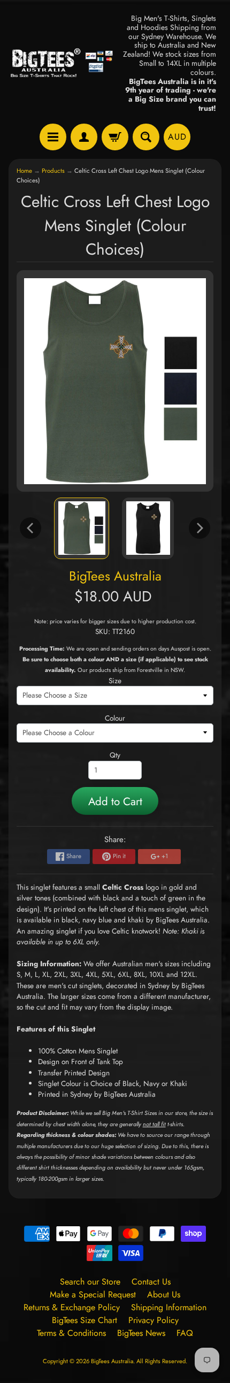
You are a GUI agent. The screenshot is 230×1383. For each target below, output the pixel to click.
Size (115, 680)
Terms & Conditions (71, 1333)
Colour (115, 718)
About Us (163, 1294)
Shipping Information (168, 1307)
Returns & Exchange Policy (72, 1307)
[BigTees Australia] (62, 63)
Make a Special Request (93, 1294)
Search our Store (90, 1281)
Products (53, 170)
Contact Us (151, 1281)
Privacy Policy (153, 1320)
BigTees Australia (115, 576)
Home (24, 170)
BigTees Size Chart (84, 1320)
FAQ (185, 1333)
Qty (115, 755)
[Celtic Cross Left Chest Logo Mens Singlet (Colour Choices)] (82, 529)
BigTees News (141, 1333)
